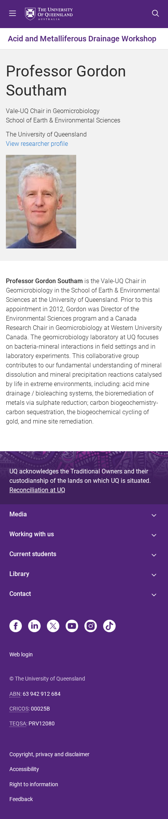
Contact (20, 593)
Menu (12, 14)
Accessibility (24, 769)
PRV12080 (42, 723)
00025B (40, 709)
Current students (32, 554)
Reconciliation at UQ (37, 490)
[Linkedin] (34, 626)
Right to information (33, 784)
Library (19, 574)
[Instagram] (90, 626)
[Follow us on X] (53, 626)
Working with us (31, 534)
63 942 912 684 (42, 694)
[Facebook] (15, 626)
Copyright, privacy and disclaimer (49, 754)
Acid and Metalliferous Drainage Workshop (82, 38)
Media (18, 514)
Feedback (21, 799)
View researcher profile (37, 143)
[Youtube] (72, 626)
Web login (21, 654)
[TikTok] (109, 626)
